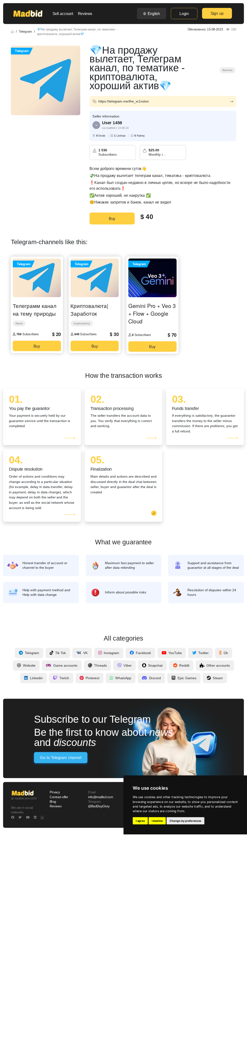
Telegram (25, 31)
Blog (53, 801)
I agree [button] (140, 821)
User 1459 (112, 122)
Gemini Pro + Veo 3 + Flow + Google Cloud (152, 313)
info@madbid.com (100, 797)
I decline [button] (157, 821)
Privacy (55, 792)
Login (184, 13)
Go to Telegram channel (60, 757)
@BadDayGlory (99, 806)
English (154, 13)
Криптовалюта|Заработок (89, 309)
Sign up (217, 13)
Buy (112, 218)
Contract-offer (59, 797)
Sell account (63, 13)
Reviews (85, 13)
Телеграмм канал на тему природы (34, 309)
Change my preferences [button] (185, 821)
